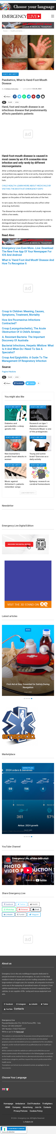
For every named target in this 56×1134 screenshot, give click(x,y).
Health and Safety (10, 74)
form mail (20, 1032)
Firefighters (47, 1104)
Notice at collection (8, 1132)
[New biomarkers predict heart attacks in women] (15, 443)
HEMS (7, 1107)
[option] (28, 661)
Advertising (28, 1107)
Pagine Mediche (9, 371)
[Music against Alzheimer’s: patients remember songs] (15, 471)
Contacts (47, 1107)
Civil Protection (33, 1104)
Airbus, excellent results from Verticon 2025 (28, 825)
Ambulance (20, 1104)
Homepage (8, 1104)
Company (16, 1107)
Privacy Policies (20, 1111)
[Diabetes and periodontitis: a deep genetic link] (15, 413)
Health (10, 102)
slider (17, 102)
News (28, 630)
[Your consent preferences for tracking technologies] (4, 1129)
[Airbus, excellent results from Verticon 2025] (28, 798)
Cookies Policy (36, 1111)
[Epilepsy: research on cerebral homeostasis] (40, 471)
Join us (38, 1107)
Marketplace (28, 768)
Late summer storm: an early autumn (28, 687)
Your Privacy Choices (16, 1128)
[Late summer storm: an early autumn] (28, 660)
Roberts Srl (29, 1122)
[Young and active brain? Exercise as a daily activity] (40, 443)
